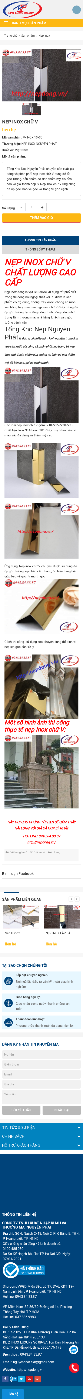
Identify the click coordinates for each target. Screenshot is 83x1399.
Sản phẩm (28, 35)
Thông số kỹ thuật (40, 249)
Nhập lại (61, 1110)
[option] (41, 75)
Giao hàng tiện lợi (28, 997)
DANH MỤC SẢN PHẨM (29, 23)
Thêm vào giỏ (41, 218)
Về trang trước (19, 852)
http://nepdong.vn (30, 1370)
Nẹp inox (44, 35)
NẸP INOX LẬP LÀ (38, 933)
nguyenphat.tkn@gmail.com (33, 1362)
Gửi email (39, 852)
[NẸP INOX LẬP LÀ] (42, 917)
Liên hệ (12, 1394)
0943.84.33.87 (31, 1354)
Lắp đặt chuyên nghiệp (31, 975)
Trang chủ (10, 35)
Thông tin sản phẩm (40, 240)
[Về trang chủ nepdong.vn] (22, 9)
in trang (55, 852)
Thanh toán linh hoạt (30, 1019)
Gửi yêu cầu (21, 1110)
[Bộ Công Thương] (24, 1270)
